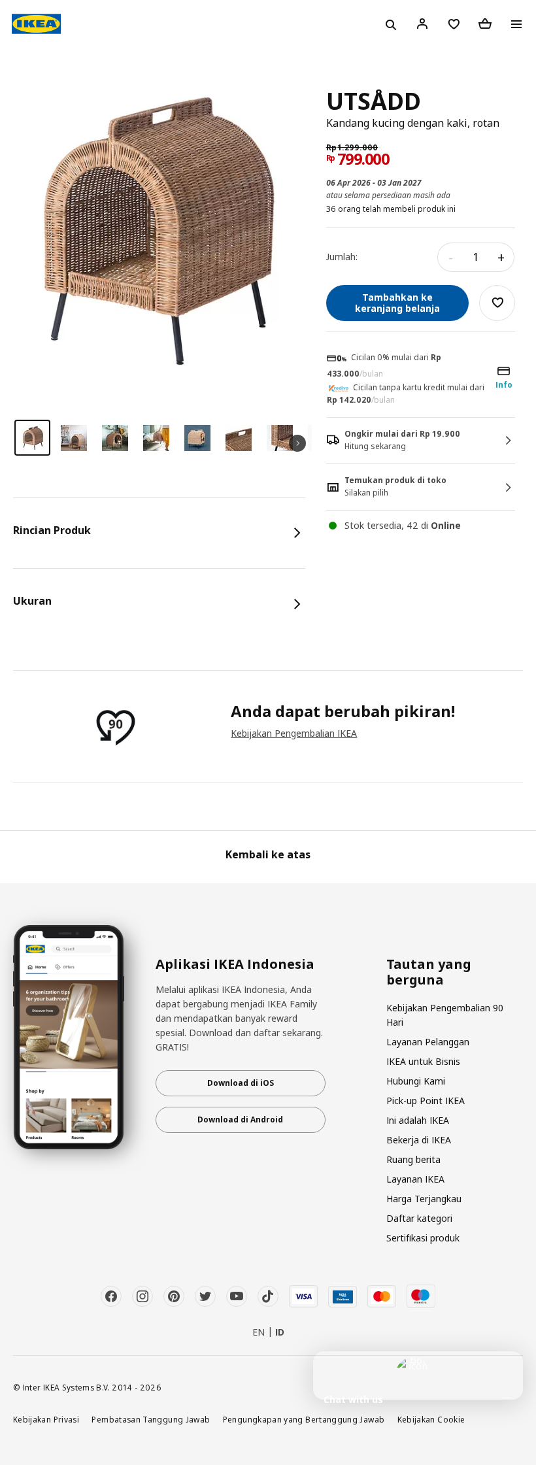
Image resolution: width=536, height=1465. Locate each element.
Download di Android (240, 1119)
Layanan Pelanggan (427, 1042)
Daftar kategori (419, 1218)
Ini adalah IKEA (417, 1120)
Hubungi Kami (415, 1081)
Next (297, 443)
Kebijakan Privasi (46, 1419)
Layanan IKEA (415, 1179)
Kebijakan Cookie (431, 1419)
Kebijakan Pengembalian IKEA (294, 733)
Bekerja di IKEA (418, 1140)
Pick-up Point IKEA (425, 1100)
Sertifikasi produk (423, 1238)
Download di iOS (240, 1082)
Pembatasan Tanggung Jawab (151, 1419)
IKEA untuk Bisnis (423, 1061)
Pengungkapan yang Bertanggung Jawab (304, 1419)
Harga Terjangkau (423, 1198)
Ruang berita (413, 1159)
